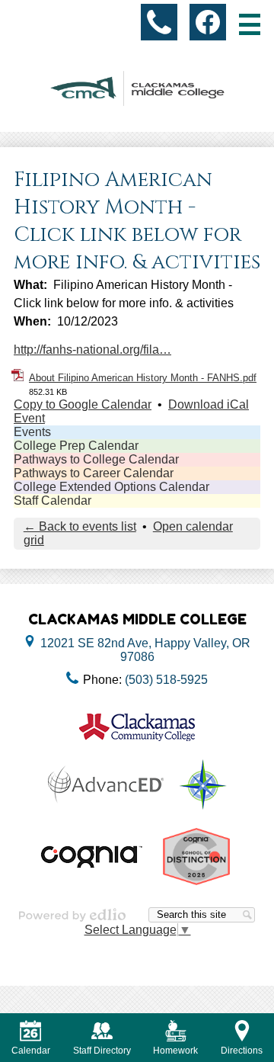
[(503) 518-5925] (159, 22)
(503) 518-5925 (166, 679)
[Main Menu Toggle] (249, 24)
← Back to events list (80, 526)
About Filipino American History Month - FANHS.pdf (142, 377)
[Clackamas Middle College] (137, 88)
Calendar (30, 1050)
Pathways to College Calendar (96, 459)
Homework (175, 1050)
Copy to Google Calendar (82, 404)
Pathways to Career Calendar (94, 473)
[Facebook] (208, 22)
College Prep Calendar (76, 445)
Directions (242, 1050)
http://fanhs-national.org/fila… (92, 349)
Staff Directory (102, 1050)
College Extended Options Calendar (111, 486)
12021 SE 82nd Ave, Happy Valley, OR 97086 (145, 650)
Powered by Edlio (72, 914)
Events (32, 431)
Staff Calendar (52, 500)
